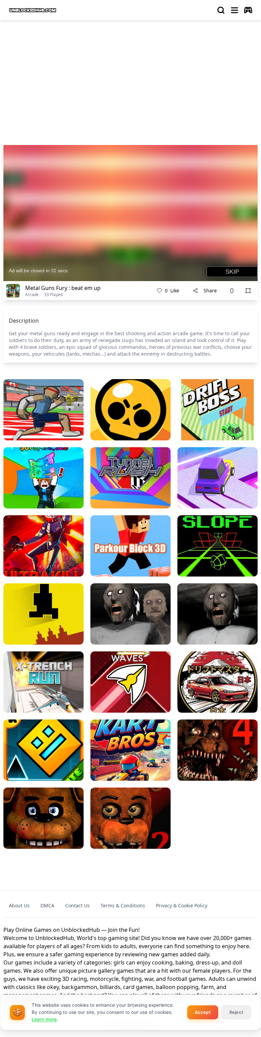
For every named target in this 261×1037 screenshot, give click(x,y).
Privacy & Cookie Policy (181, 905)
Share (210, 290)
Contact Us (77, 905)
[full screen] (248, 290)
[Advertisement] (130, 77)
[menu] (234, 10)
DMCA (47, 905)
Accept (203, 1012)
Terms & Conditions (123, 905)
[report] (232, 290)
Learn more (44, 1019)
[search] (221, 10)
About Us (19, 905)
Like (172, 290)
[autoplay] (248, 10)
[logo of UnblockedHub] (32, 10)
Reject (236, 1012)
